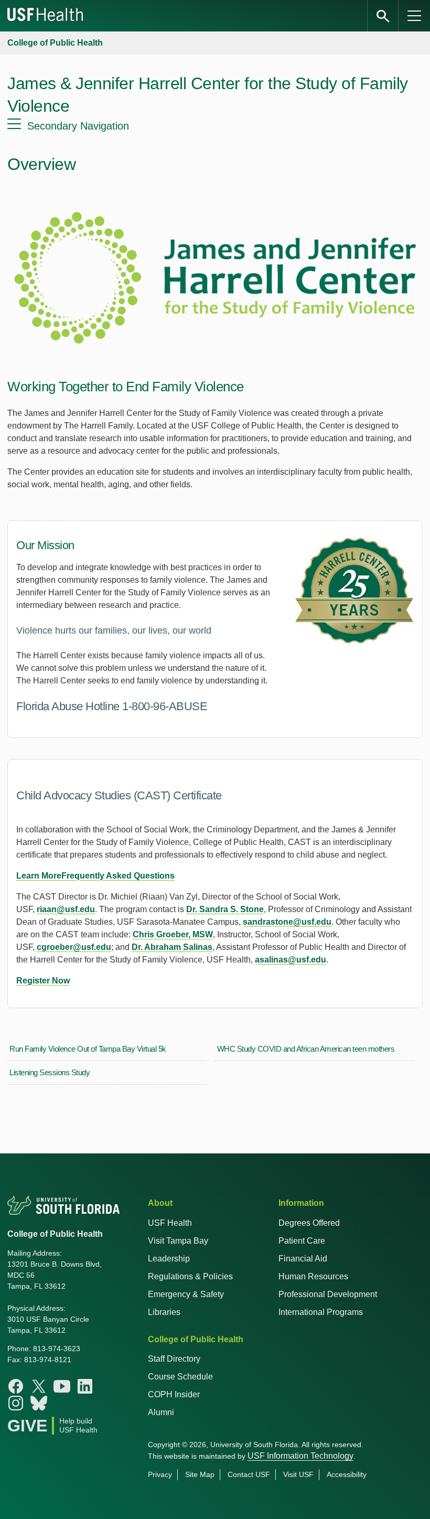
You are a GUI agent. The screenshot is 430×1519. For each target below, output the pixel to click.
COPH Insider (174, 1394)
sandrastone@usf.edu (287, 921)
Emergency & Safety (186, 1294)
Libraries (164, 1312)
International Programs (320, 1312)
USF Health (170, 1222)
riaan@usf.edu (66, 909)
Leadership (169, 1258)
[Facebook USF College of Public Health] (15, 1386)
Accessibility (347, 1474)
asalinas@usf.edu (290, 959)
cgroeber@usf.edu (74, 947)
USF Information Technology (300, 1455)
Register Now (43, 980)
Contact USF (249, 1474)
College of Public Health (55, 42)
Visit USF (298, 1474)
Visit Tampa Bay (178, 1240)
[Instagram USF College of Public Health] (15, 1403)
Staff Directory (174, 1358)
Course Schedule (180, 1376)
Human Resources (313, 1276)
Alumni (161, 1412)
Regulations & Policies (190, 1276)
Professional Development (327, 1294)
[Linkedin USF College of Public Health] (85, 1386)
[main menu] (414, 15)
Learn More (38, 875)
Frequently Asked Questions (118, 875)
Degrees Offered (309, 1222)
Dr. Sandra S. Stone (225, 909)
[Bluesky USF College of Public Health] (38, 1403)
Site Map (199, 1474)
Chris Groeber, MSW (173, 934)
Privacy (160, 1474)
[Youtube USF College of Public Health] (61, 1386)
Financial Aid (302, 1258)
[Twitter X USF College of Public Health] (38, 1386)
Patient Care (301, 1240)
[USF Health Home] (45, 16)
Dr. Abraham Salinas (172, 947)
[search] (383, 15)
